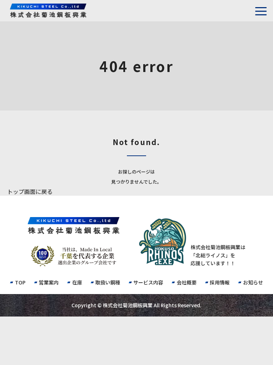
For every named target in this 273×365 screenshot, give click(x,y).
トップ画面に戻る (30, 191)
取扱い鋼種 (107, 282)
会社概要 (186, 282)
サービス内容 (148, 282)
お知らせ (253, 282)
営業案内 (49, 282)
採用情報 (220, 282)
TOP (20, 282)
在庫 (77, 282)
